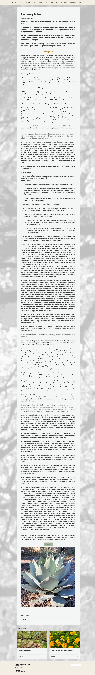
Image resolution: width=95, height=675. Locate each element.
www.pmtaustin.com (20, 671)
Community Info (25, 615)
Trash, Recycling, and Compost (62, 650)
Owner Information (25, 650)
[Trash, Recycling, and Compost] (65, 639)
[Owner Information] (32, 639)
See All (78, 628)
